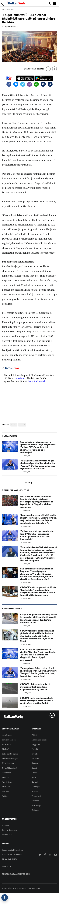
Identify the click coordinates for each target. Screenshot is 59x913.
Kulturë (35, 782)
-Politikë (11, 9)
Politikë (35, 749)
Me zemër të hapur (10, 758)
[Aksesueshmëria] (4, 897)
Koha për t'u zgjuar (10, 753)
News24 (5, 825)
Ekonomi (35, 758)
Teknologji (36, 796)
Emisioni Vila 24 (9, 739)
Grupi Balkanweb (36, 381)
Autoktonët (7, 735)
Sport (34, 772)
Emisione (35, 810)
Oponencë (6, 772)
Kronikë (35, 753)
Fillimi (4, 9)
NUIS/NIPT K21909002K (12, 854)
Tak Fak (5, 791)
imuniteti (22, 425)
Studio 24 (6, 786)
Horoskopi (36, 805)
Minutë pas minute (39, 739)
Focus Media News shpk (12, 850)
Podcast (5, 777)
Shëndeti (35, 800)
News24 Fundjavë (9, 768)
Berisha (13, 425)
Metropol (36, 786)
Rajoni (34, 768)
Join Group (20, 378)
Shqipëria (36, 744)
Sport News (7, 782)
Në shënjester (8, 763)
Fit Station (6, 744)
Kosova (35, 763)
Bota (34, 777)
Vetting (5, 796)
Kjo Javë (5, 749)
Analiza (35, 791)
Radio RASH (7, 834)
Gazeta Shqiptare (9, 830)
